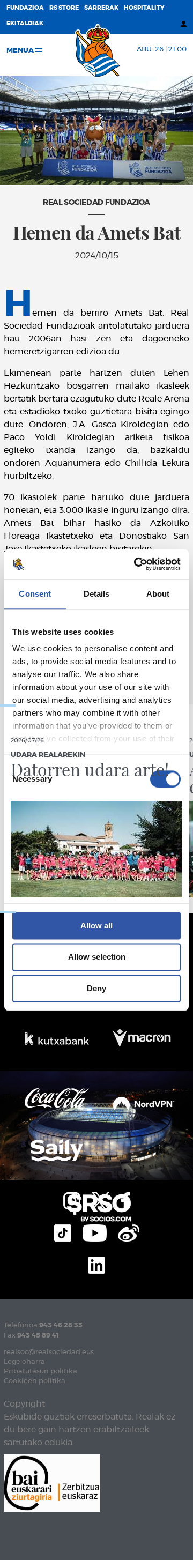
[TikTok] (62, 1232)
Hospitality (144, 8)
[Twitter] (101, 1200)
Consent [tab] (35, 593)
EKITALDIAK (24, 23)
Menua (20, 50)
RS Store (64, 8)
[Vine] (128, 1232)
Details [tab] (97, 593)
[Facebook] (125, 1200)
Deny (96, 988)
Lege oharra (24, 1361)
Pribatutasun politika (40, 1371)
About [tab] (158, 593)
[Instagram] (71, 1200)
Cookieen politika (34, 1381)
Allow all (96, 925)
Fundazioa (25, 8)
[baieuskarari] (52, 1482)
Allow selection (96, 957)
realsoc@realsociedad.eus (49, 1352)
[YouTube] (95, 1232)
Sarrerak (101, 8)
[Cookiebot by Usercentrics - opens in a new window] (136, 564)
